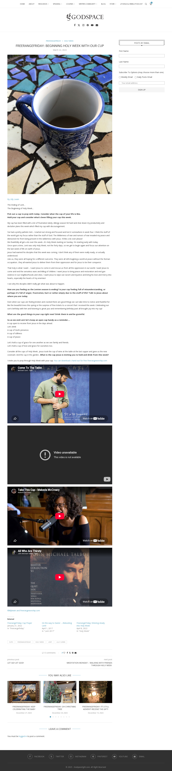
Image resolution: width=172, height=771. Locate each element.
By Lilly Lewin (13, 199)
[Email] (97, 25)
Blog (103, 4)
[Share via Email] (75, 652)
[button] (11, 699)
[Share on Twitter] (70, 652)
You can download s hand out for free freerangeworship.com (80, 360)
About (31, 4)
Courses (69, 4)
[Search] (146, 4)
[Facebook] (74, 25)
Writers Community (87, 4)
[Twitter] (79, 25)
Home (22, 4)
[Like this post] (64, 652)
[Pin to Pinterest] (73, 652)
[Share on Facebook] (67, 652)
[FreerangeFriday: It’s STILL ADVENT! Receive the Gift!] (95, 692)
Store (112, 4)
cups (11, 642)
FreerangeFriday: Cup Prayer (19, 623)
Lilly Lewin (61, 642)
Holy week (39, 642)
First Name (124, 51)
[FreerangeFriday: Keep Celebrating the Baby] (24, 692)
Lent (50, 642)
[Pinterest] (88, 25)
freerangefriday (24, 642)
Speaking (56, 4)
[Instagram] (83, 25)
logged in (23, 736)
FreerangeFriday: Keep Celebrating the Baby (23, 708)
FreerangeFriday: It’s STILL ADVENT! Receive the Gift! (95, 708)
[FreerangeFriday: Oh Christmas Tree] (59, 692)
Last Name (124, 61)
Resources (42, 4)
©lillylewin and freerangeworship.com (23, 610)
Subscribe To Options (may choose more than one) (141, 72)
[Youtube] (92, 25)
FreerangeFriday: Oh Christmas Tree (60, 708)
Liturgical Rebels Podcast (131, 4)
